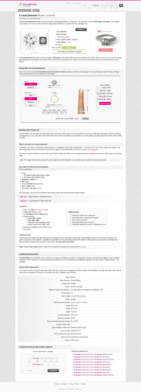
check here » (65, 37)
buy (24, 10)
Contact (83, 384)
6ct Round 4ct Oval (92, 370)
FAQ (36, 10)
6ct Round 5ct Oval (92, 364)
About (57, 384)
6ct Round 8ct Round (91, 372)
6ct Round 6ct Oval (91, 357)
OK (69, 42)
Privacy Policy (74, 384)
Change (85, 118)
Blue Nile (23, 196)
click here (63, 270)
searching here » (93, 149)
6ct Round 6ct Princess (94, 359)
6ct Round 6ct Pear (92, 367)
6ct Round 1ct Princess (93, 354)
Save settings (105, 103)
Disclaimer (64, 384)
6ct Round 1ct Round (92, 362)
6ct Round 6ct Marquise (94, 375)
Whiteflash (23, 201)
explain (39, 188)
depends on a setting (41, 210)
